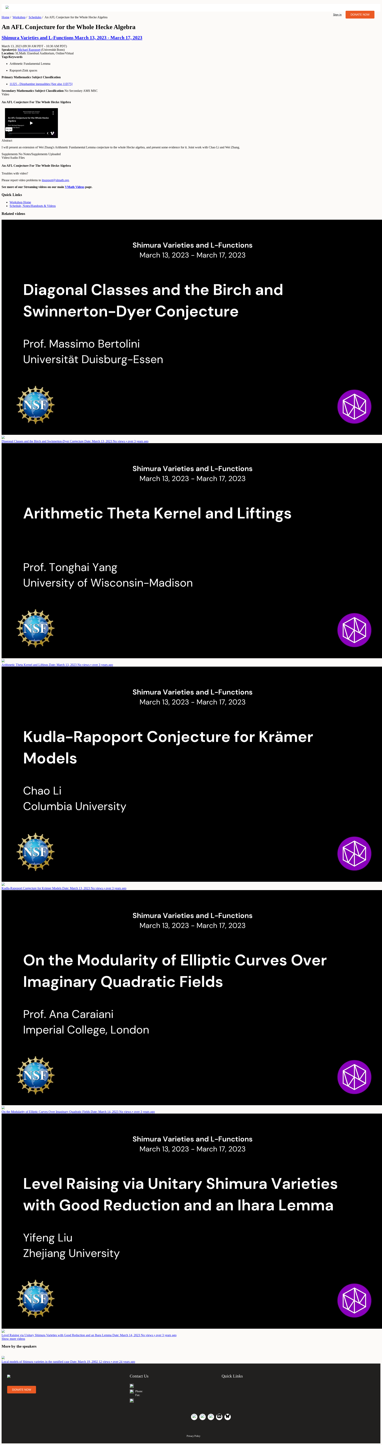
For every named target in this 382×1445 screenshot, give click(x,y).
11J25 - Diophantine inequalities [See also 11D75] (41, 84)
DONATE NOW (360, 14)
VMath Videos (74, 187)
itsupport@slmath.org (55, 180)
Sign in (337, 14)
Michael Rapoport (29, 49)
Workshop (19, 17)
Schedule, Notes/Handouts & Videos (33, 206)
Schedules (35, 17)
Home (5, 17)
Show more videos (13, 1338)
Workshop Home (20, 202)
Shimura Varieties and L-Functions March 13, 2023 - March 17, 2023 (72, 37)
